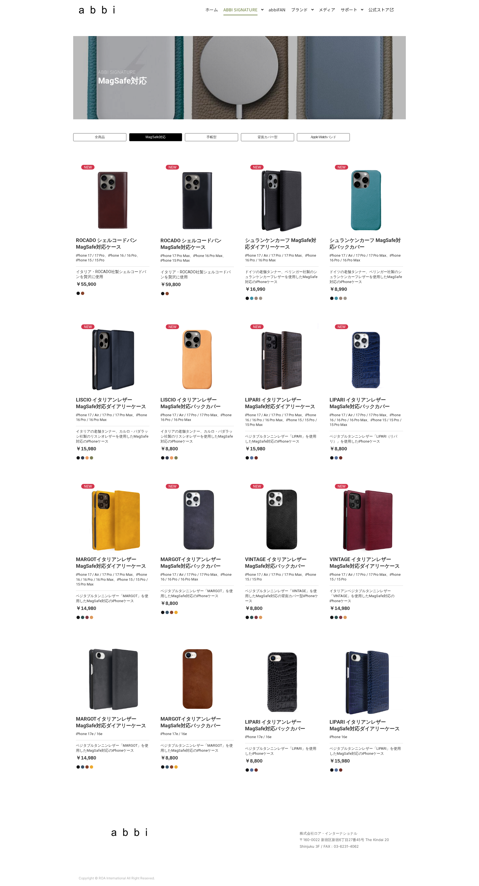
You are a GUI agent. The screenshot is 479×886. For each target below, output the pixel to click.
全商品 (100, 137)
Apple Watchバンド (323, 137)
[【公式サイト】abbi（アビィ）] (97, 9)
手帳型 (211, 137)
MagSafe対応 (156, 137)
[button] (112, 232)
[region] (239, 77)
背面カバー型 (267, 137)
